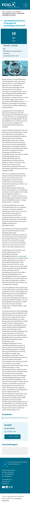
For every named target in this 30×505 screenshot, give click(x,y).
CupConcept (22, 256)
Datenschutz (5, 500)
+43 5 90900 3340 (8, 474)
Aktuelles (8, 11)
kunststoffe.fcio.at (7, 479)
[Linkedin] (7, 488)
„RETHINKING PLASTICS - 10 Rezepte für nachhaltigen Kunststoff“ (13, 14)
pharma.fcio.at (6, 481)
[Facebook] (11, 488)
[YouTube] (3, 488)
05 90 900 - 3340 (11, 431)
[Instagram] (9, 488)
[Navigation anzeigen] (25, 5)
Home (3, 11)
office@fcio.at (8, 476)
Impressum (18, 498)
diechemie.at (5, 483)
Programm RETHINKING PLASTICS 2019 (16, 418)
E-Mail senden (13, 437)
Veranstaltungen (16, 11)
